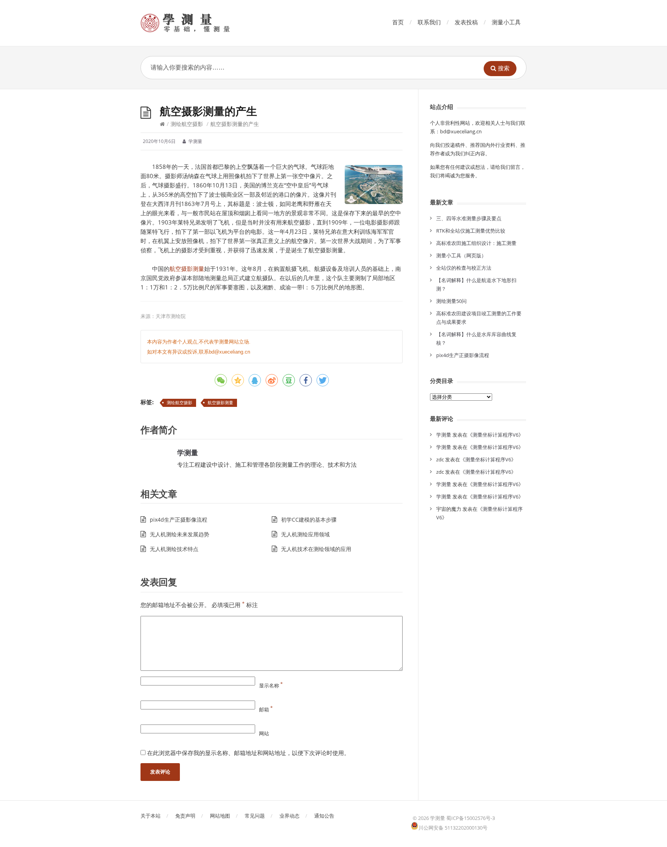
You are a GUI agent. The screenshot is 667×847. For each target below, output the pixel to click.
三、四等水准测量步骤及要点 (468, 218)
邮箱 (266, 709)
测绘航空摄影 (187, 124)
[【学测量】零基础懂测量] (196, 23)
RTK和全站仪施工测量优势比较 (470, 230)
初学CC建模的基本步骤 (309, 519)
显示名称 (271, 685)
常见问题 (255, 815)
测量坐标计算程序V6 (495, 434)
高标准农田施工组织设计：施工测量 (476, 243)
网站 (264, 733)
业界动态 (289, 815)
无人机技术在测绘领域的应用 (316, 549)
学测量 (187, 452)
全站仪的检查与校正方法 (463, 267)
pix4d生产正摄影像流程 (178, 519)
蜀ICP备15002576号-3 (470, 818)
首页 (398, 22)
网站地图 (220, 815)
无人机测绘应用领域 (305, 534)
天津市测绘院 (171, 316)
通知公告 (324, 815)
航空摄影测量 (186, 268)
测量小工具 (506, 22)
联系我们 (429, 22)
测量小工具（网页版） (461, 255)
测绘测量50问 (451, 301)
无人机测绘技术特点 (174, 549)
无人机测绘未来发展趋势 (179, 534)
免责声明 (185, 815)
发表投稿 (466, 22)
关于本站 (151, 815)
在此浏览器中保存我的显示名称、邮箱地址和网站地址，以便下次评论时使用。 (248, 753)
